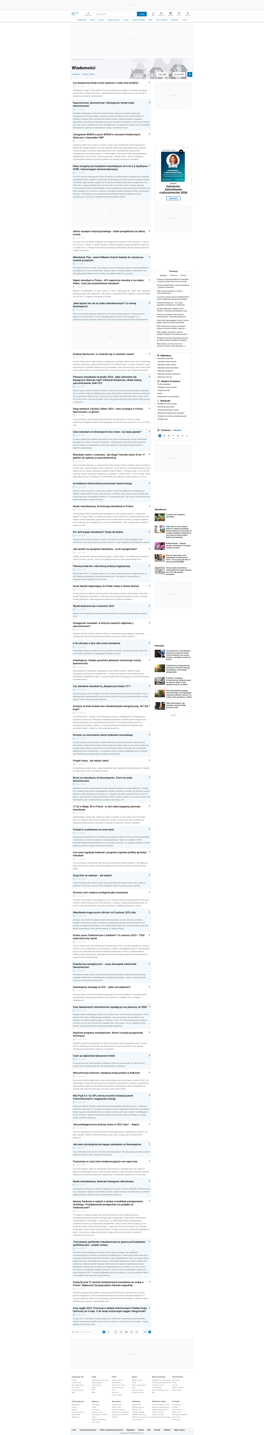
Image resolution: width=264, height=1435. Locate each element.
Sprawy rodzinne (117, 1380)
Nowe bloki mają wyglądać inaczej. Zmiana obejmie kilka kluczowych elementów (173, 321)
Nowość (173, 183)
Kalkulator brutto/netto (165, 358)
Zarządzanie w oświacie (99, 1414)
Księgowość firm (78, 1377)
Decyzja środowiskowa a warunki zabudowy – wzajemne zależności (173, 286)
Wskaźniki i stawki (159, 1401)
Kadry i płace (76, 1414)
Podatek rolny (162, 419)
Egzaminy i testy (97, 1412)
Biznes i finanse (137, 1380)
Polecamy (159, 645)
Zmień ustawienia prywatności (111, 1430)
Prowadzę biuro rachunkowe (161, 1382)
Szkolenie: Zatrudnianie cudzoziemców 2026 (173, 189)
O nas (74, 1430)
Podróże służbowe (158, 1412)
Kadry (92, 20)
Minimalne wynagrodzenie (160, 1407)
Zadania (74, 1409)
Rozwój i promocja (78, 1412)
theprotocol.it (176, 1417)
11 (116, 1332)
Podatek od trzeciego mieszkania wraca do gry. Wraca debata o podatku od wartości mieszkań (172, 339)
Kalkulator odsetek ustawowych (169, 374)
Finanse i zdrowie (137, 1392)
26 (169, 436)
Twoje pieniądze (139, 20)
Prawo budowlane (164, 384)
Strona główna (76, 59)
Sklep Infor (115, 1392)
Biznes (101, 20)
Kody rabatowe (177, 1409)
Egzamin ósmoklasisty (99, 1419)
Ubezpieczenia (96, 1385)
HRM (93, 1392)
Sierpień (177, 430)
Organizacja (76, 1404)
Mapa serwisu (179, 1430)
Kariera (141, 1430)
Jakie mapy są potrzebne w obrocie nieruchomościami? (170, 292)
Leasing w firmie (137, 1390)
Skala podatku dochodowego (161, 1417)
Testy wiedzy (96, 1422)
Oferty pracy (176, 1419)
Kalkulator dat (136, 1404)
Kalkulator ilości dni (164, 377)
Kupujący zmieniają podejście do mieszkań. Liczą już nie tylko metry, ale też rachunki (173, 280)
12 (121, 1332)
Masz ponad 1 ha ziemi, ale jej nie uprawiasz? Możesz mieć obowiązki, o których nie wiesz (171, 345)
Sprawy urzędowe (118, 1387)
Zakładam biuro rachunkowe (161, 1380)
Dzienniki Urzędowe (118, 1409)
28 (178, 436)
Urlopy (94, 1387)
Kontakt (157, 1430)
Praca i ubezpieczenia (139, 1385)
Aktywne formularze (170, 381)
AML (153, 1392)
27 (173, 436)
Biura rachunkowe (158, 1377)
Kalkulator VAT (136, 1409)
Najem (159, 393)
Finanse (174, 1385)
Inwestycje (76, 74)
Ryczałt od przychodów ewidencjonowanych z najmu (168, 408)
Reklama (167, 1430)
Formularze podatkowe (179, 1414)
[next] (149, 1332)
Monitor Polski (116, 1407)
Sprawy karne (116, 1382)
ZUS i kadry (75, 1387)
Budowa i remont (177, 1387)
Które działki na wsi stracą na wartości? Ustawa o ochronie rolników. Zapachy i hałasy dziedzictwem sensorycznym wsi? (172, 327)
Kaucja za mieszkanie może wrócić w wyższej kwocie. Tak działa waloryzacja (171, 316)
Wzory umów (176, 1412)
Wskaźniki (165, 400)
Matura (94, 1417)
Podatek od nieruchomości (167, 387)
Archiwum (175, 1407)
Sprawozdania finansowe (160, 1390)
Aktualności (160, 509)
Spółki (134, 1382)
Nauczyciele (96, 1409)
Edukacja (174, 20)
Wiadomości (99, 59)
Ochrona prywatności (88, 1430)
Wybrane (184, 275)
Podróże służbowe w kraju (160, 1404)
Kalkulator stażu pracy (139, 1414)
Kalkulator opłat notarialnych (167, 368)
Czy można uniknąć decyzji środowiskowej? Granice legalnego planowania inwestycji (173, 298)
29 (182, 436)
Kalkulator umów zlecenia (166, 361)
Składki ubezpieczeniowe (160, 1409)
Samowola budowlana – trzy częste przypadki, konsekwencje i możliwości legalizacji (171, 304)
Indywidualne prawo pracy (100, 1380)
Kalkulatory (165, 355)
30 (187, 436)
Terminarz (165, 430)
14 (132, 1332)
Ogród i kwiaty (177, 1390)
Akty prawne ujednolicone (120, 1414)
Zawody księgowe (77, 1390)
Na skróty (175, 1401)
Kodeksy (114, 1417)
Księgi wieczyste (163, 390)
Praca (114, 1390)
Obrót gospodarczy (78, 1385)
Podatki (74, 1380)
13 (126, 1332)
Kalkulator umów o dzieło (166, 365)
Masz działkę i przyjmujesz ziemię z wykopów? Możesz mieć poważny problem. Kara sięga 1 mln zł (173, 333)
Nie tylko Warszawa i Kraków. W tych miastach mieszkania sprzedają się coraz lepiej (172, 310)
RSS (148, 1430)
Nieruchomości (161, 20)
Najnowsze (173, 275)
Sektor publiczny (114, 20)
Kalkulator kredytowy (165, 371)
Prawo (126, 20)
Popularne (163, 275)
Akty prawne (116, 1401)
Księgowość (81, 20)
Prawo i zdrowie (117, 1395)
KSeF (184, 20)
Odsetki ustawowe (158, 1414)
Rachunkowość (77, 1382)
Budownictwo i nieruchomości (168, 396)
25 (164, 436)
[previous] (104, 1332)
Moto (150, 20)
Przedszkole (96, 1404)
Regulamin (131, 1430)
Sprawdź (173, 198)
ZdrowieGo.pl (176, 1404)
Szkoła (94, 1407)
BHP (93, 1390)
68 (145, 1332)
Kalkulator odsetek (138, 1412)
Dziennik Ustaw (117, 1404)
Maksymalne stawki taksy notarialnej (170, 413)
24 (160, 436)
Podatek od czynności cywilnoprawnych (172, 416)
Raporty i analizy (88, 74)
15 (137, 1332)
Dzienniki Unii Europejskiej (120, 1412)
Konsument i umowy (118, 1385)
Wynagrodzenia (97, 1382)
